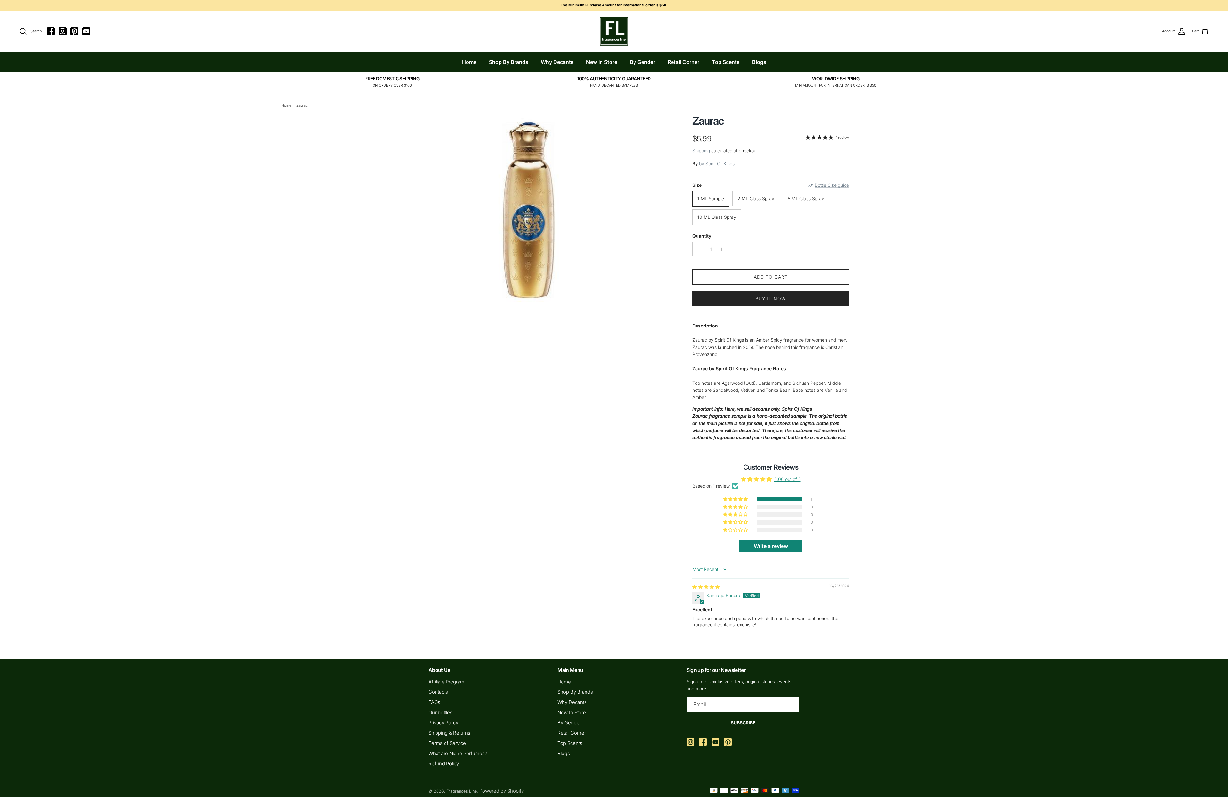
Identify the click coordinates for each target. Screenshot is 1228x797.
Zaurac (302, 105)
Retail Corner (683, 62)
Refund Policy (444, 764)
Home (469, 62)
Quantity (701, 236)
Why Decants (557, 62)
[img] (706, 586)
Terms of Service (447, 743)
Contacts (438, 692)
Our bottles (441, 712)
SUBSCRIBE (743, 722)
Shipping (701, 150)
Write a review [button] (771, 546)
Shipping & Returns (449, 733)
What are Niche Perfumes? (458, 753)
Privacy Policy (443, 723)
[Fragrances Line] (614, 31)
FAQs (434, 702)
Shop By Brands (508, 62)
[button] (736, 499)
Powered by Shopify (501, 791)
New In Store (601, 62)
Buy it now (770, 298)
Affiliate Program (446, 682)
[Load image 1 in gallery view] (528, 208)
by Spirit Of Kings (717, 163)
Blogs (759, 62)
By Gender (642, 62)
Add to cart (771, 277)
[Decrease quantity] (698, 249)
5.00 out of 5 (787, 479)
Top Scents (726, 62)
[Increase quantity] (723, 249)
